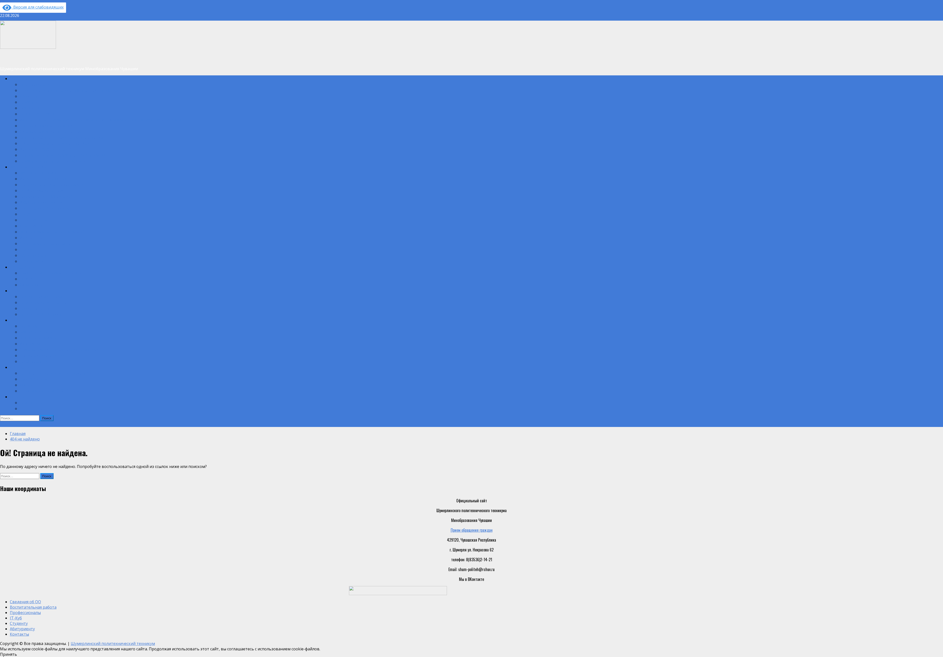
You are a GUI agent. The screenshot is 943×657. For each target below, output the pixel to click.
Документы (28, 96)
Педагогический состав (38, 114)
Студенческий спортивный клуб (44, 208)
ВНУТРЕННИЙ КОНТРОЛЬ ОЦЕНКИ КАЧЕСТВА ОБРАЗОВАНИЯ (65, 408)
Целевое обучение (34, 379)
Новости (26, 279)
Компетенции (30, 385)
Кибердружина (31, 226)
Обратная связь (32, 402)
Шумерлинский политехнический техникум (113, 643)
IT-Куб (14, 290)
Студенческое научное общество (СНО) (50, 243)
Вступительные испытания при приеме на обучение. (61, 373)
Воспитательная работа (28, 167)
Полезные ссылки (34, 361)
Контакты (17, 396)
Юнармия (27, 249)
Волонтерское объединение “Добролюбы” (52, 231)
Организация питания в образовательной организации (62, 155)
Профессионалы (22, 267)
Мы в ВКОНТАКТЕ (33, 237)
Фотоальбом (29, 284)
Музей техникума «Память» (41, 202)
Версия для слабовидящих (37, 7)
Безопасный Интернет (37, 332)
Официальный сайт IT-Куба (41, 296)
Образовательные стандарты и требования (53, 161)
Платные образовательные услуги (46, 125)
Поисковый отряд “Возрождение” (46, 196)
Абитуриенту (19, 367)
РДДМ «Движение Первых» (41, 190)
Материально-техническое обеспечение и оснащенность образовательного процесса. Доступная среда (100, 120)
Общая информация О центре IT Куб (48, 302)
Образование (30, 102)
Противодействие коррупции (42, 355)
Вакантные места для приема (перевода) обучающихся (62, 137)
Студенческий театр (35, 220)
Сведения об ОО (22, 78)
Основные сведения (35, 84)
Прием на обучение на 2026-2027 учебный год (56, 391)
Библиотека (29, 326)
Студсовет (28, 214)
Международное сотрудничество (45, 149)
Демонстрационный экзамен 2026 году (51, 273)
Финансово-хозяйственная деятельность (52, 131)
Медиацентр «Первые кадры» (43, 178)
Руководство (29, 108)
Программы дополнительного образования (53, 184)
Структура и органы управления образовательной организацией (69, 90)
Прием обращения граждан (472, 530)
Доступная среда (33, 255)
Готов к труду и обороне (38, 338)
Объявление (9, 424)
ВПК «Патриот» (31, 261)
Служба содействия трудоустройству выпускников (59, 349)
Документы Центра (35, 308)
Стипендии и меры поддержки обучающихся (54, 143)
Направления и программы (40, 314)
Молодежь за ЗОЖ (34, 343)
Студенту (17, 320)
